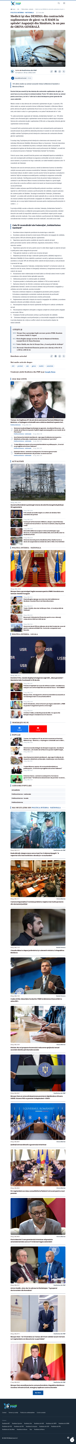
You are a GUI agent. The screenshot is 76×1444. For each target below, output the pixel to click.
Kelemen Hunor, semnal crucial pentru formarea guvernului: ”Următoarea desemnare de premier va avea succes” (35, 452)
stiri (13, 366)
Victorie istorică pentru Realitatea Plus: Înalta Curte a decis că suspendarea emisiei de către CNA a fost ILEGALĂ (44, 541)
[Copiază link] (51, 71)
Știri (18, 9)
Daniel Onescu (60, 947)
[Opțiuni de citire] (72, 1440)
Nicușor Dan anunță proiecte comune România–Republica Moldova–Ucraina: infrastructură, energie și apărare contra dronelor (38, 1386)
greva (34, 366)
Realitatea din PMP (29, 70)
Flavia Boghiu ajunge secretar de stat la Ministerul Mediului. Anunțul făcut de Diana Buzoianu (37, 340)
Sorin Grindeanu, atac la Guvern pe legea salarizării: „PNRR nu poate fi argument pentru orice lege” (44, 705)
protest (20, 366)
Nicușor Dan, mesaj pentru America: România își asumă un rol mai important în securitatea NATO (44, 696)
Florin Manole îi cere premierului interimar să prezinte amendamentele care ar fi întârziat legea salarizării (32, 1240)
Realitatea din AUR (39, 1423)
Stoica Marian (61, 899)
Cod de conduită (41, 1412)
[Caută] (59, 3)
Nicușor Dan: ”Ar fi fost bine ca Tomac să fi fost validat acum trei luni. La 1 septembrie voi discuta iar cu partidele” (38, 1338)
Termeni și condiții (13, 1412)
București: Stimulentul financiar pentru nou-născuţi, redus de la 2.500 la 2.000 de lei (39, 349)
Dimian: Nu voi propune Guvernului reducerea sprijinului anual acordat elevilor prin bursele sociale (35, 1049)
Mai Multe (38, 1393)
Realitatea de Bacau (22, 1429)
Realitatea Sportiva (17, 1423)
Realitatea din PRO (19, 1426)
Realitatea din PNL (56, 1426)
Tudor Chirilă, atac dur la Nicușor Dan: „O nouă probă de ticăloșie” (39, 344)
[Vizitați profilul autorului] (12, 71)
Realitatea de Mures (39, 1429)
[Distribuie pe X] (63, 71)
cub (27, 366)
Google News (50, 372)
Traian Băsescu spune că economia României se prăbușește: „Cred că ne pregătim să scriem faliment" (43, 767)
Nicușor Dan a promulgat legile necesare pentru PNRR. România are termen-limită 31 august (39, 334)
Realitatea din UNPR (51, 1423)
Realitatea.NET (6, 1423)
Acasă (13, 9)
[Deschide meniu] (64, 3)
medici (41, 366)
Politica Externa (15, 425)
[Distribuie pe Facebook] (55, 71)
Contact (4, 1412)
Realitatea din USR (44, 1426)
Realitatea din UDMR (64, 1423)
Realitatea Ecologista (31, 1426)
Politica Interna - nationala (27, 9)
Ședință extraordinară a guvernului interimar (28, 1145)
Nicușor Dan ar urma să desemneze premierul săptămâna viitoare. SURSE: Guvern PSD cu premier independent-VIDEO (37, 1097)
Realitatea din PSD (7, 1426)
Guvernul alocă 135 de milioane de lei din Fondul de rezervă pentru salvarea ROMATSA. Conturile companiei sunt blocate (44, 628)
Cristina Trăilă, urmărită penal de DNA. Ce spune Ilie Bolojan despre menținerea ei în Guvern (42, 714)
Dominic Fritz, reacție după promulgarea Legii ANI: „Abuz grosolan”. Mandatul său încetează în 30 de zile (37, 679)
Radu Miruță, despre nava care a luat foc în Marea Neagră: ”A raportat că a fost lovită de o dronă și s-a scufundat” (35, 854)
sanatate (50, 366)
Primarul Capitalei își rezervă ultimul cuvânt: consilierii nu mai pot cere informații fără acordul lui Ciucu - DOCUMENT (44, 686)
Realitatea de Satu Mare (8, 1429)
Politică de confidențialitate (27, 1412)
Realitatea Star (28, 1423)
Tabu (30, 1429)
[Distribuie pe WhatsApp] (59, 71)
